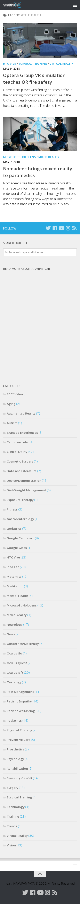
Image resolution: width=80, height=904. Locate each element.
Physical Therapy (19, 730)
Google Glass (17, 548)
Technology (16, 807)
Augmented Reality (21, 413)
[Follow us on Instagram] (67, 228)
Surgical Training (33, 64)
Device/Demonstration (24, 480)
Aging (11, 404)
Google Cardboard (20, 538)
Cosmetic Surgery (20, 461)
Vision (11, 845)
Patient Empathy (19, 701)
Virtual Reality (62, 64)
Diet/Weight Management (26, 490)
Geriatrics (14, 528)
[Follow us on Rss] (74, 228)
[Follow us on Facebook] (54, 228)
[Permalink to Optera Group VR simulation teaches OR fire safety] (40, 40)
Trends (12, 826)
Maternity (14, 576)
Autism (12, 423)
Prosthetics (15, 749)
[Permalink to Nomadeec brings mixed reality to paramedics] (40, 134)
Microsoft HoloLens (19, 157)
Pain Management (20, 692)
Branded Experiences (22, 432)
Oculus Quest (17, 663)
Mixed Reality (48, 157)
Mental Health (17, 596)
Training (13, 816)
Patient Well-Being (21, 711)
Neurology (15, 624)
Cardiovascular (18, 442)
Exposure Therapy (20, 500)
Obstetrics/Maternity (23, 644)
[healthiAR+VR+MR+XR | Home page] (15, 5)
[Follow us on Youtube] (61, 228)
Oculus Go (14, 653)
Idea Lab (13, 567)
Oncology (14, 682)
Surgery (12, 788)
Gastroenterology (20, 519)
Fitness (12, 509)
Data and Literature (22, 471)
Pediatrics (14, 720)
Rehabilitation (17, 768)
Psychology (15, 759)
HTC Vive (9, 64)
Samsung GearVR (19, 778)
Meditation (15, 586)
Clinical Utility (17, 452)
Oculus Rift (15, 672)
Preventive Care (18, 740)
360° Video (15, 394)
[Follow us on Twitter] (48, 228)
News (11, 634)
